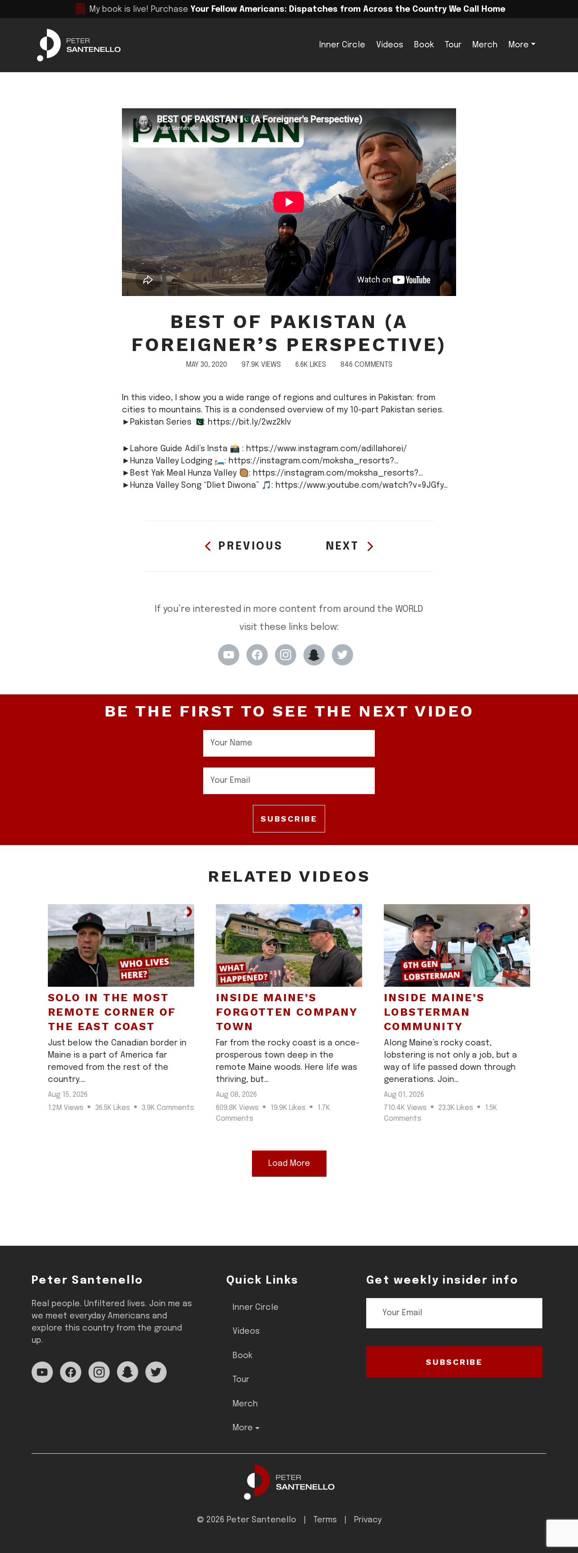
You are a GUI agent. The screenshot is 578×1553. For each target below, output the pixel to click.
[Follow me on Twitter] (342, 655)
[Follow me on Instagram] (285, 655)
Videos (389, 45)
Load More (289, 1164)
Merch (485, 45)
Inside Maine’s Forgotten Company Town (287, 1012)
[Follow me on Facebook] (257, 655)
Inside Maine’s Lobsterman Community (434, 1012)
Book (424, 45)
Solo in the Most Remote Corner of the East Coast (112, 1012)
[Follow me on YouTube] (228, 655)
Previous (251, 546)
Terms (325, 1520)
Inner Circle (342, 45)
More (518, 45)
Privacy (368, 1520)
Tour (453, 45)
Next (342, 546)
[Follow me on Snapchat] (314, 655)
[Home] (289, 1482)
